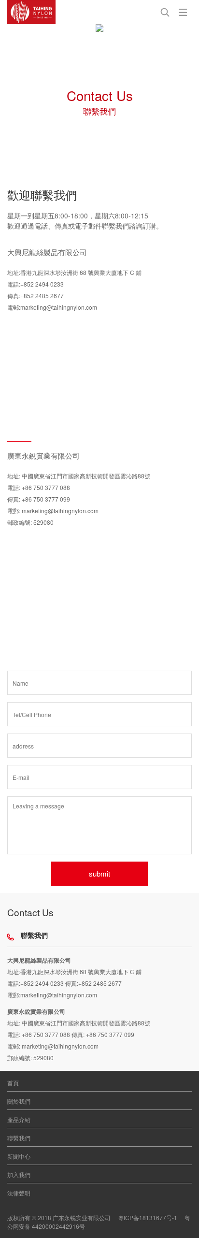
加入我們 (18, 1174)
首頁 (13, 1083)
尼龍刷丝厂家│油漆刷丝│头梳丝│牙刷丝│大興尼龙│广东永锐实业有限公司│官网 (31, 12)
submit (99, 873)
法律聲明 (18, 1193)
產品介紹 (18, 1119)
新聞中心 (18, 1156)
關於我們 (18, 1101)
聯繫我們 (18, 1138)
